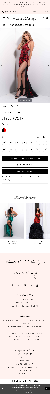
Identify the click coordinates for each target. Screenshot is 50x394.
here (32, 392)
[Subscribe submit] (35, 278)
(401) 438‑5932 (25, 299)
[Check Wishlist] (47, 18)
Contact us (24, 354)
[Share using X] (18, 106)
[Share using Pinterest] (12, 106)
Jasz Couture (16, 25)
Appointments (25, 361)
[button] (4, 18)
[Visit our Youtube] (37, 285)
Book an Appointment (25, 171)
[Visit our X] (31, 285)
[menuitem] (4, 18)
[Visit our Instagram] (19, 285)
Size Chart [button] (42, 137)
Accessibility (25, 364)
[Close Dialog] (2, 389)
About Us (25, 357)
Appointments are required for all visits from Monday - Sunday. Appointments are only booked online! (25, 4)
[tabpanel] (25, 65)
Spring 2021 (30, 25)
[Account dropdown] (43, 18)
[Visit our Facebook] (13, 285)
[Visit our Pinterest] (25, 285)
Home (5, 25)
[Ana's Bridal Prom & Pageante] (25, 19)
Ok (47, 389)
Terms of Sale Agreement (25, 367)
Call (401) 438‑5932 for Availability (25, 159)
